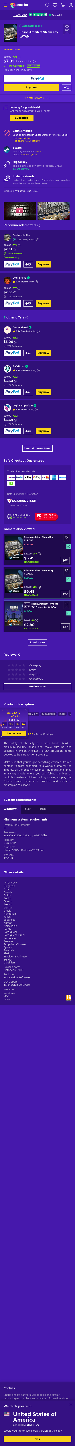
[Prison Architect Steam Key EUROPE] (37, 549)
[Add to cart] (66, 87)
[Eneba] (19, 5)
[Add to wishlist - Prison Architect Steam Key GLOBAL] (67, 571)
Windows (9, 993)
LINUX (43, 809)
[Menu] (5, 5)
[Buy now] (37, 78)
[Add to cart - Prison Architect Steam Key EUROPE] (65, 560)
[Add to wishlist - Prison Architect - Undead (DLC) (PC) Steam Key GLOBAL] (67, 605)
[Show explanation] (36, 281)
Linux (7, 999)
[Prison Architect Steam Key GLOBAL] (37, 583)
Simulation (48, 714)
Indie (62, 714)
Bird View (32, 714)
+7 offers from (37, 98)
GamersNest (20, 327)
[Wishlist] (55, 5)
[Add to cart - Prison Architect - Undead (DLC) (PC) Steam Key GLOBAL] (65, 626)
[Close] (71, 1404)
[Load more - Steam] (7, 150)
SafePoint (18, 366)
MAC (28, 809)
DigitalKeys (19, 278)
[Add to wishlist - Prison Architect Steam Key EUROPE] (67, 538)
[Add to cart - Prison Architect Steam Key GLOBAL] (65, 593)
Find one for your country (26, 141)
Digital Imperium (23, 405)
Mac (6, 996)
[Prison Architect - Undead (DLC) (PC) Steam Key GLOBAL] (37, 616)
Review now (37, 686)
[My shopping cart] (63, 5)
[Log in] (71, 5)
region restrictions (22, 138)
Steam (37, 152)
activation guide (28, 155)
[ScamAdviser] (21, 500)
